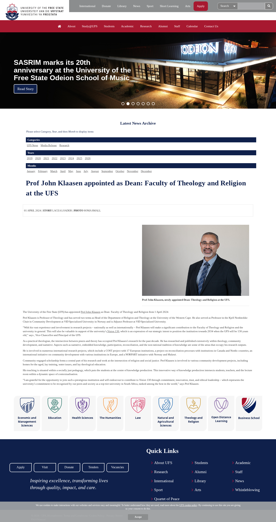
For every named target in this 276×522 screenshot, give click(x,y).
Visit (45, 467)
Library (122, 6)
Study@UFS (89, 26)
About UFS (163, 463)
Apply (201, 6)
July (86, 171)
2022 (54, 158)
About (71, 26)
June (78, 171)
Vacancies (117, 467)
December (146, 171)
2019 (30, 158)
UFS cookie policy (188, 505)
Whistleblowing (247, 490)
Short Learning (169, 6)
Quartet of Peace (166, 499)
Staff (177, 26)
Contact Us (211, 26)
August (95, 171)
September (107, 171)
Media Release (49, 145)
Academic (127, 26)
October (120, 171)
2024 (71, 158)
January (31, 171)
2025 (79, 158)
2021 (46, 158)
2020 (38, 158)
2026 (88, 158)
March (53, 171)
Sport (150, 6)
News (136, 6)
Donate (106, 6)
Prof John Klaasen (90, 311)
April (63, 171)
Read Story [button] (25, 89)
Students (109, 26)
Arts (187, 6)
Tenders (93, 467)
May (70, 171)
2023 (63, 158)
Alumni (163, 26)
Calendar (192, 26)
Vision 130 (113, 331)
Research (146, 26)
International (87, 6)
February (43, 171)
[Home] (59, 26)
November (132, 171)
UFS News (32, 145)
